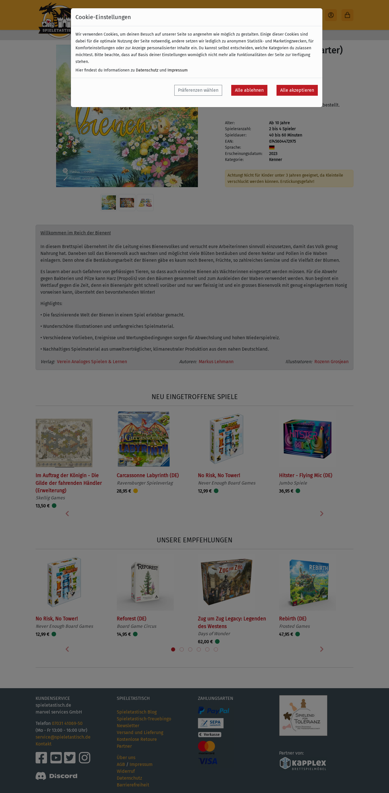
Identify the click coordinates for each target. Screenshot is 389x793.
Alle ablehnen (249, 90)
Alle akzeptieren (297, 90)
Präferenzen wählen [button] (198, 90)
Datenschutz (147, 70)
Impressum (177, 70)
